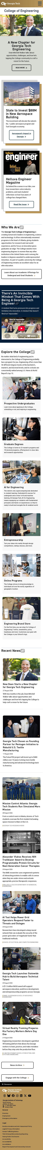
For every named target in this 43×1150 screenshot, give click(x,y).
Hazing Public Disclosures (10, 1136)
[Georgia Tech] (12, 1090)
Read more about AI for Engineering (21, 485)
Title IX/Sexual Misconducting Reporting (15, 1134)
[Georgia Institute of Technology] (10, 3)
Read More (20, 68)
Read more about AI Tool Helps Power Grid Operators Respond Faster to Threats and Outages (21, 918)
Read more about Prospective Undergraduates (21, 395)
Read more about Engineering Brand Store (21, 618)
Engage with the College (16, 1078)
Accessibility (6, 1139)
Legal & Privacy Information (11, 1129)
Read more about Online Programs (21, 574)
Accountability (7, 1141)
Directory (5, 1113)
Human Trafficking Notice (10, 1131)
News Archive (16, 1065)
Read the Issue (20, 204)
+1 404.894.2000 (10, 1105)
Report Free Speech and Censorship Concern (16, 1147)
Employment (6, 1116)
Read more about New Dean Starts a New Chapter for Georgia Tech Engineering (21, 682)
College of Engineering (21, 10)
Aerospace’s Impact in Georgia (21, 135)
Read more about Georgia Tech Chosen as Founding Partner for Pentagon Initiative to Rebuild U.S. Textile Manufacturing (21, 742)
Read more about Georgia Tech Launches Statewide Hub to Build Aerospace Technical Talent (21, 973)
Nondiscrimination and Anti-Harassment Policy (17, 1126)
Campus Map (9, 1107)
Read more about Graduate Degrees (21, 437)
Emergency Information (9, 1118)
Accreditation (6, 1144)
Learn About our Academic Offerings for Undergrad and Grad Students (21, 274)
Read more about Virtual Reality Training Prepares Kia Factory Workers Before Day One (21, 1030)
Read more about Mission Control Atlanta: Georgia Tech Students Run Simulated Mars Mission (21, 803)
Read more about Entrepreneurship (21, 532)
